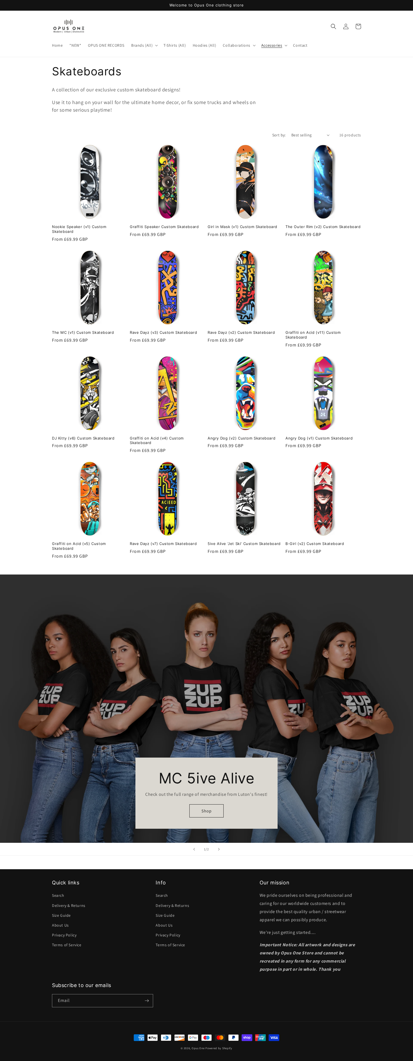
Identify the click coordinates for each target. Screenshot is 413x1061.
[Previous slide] (194, 849)
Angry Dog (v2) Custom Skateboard (241, 438)
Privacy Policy (64, 935)
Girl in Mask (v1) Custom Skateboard (242, 226)
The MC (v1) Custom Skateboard (83, 332)
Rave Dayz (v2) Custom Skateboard (241, 332)
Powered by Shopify (218, 1048)
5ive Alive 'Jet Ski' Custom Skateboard (244, 543)
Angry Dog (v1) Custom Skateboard (319, 438)
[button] (144, 45)
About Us (60, 925)
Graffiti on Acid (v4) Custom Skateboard (157, 440)
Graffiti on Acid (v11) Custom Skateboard (313, 334)
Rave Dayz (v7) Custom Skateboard (163, 543)
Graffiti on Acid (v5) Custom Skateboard (79, 546)
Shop (206, 811)
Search (58, 895)
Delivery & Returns (68, 905)
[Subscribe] (146, 1000)
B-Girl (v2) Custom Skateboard (314, 543)
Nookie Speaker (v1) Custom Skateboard (79, 229)
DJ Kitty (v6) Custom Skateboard (83, 438)
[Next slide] (219, 849)
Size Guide (61, 915)
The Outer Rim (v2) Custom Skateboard (323, 226)
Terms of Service (66, 944)
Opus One (198, 1048)
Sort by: (279, 135)
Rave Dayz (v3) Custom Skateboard (163, 332)
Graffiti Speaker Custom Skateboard (164, 226)
